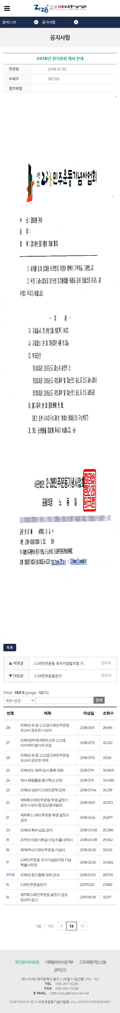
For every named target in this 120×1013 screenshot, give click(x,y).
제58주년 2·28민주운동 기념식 (42, 849)
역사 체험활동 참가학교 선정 (41, 780)
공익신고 (60, 969)
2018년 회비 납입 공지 (36, 830)
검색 (99, 700)
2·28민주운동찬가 (48, 676)
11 (61, 926)
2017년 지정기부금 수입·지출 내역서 (46, 839)
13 (82, 926)
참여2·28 (9, 22)
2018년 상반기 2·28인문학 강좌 (42, 790)
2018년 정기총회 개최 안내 (39, 874)
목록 (9, 647)
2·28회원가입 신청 (93, 962)
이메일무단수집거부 (59, 962)
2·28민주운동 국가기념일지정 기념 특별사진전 (62, 663)
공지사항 (49, 22)
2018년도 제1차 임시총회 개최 (41, 770)
